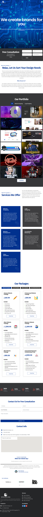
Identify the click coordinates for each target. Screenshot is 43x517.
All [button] (12, 103)
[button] (41, 2)
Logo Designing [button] (28, 103)
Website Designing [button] (19, 103)
